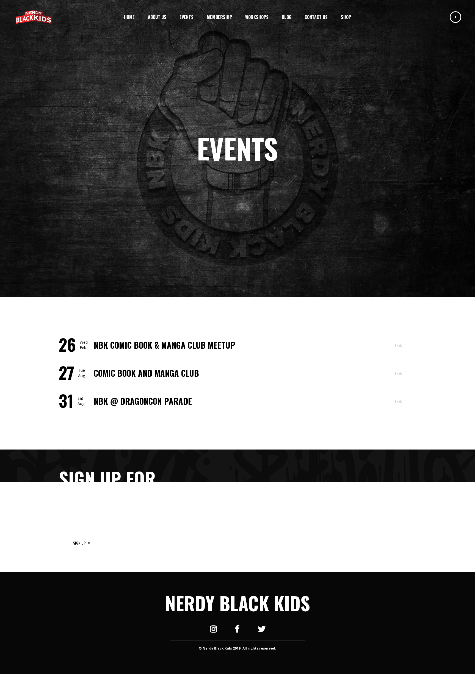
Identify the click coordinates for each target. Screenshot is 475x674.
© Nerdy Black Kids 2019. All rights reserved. (237, 648)
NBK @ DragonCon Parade (143, 401)
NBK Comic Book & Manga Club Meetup (164, 345)
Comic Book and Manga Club (146, 373)
